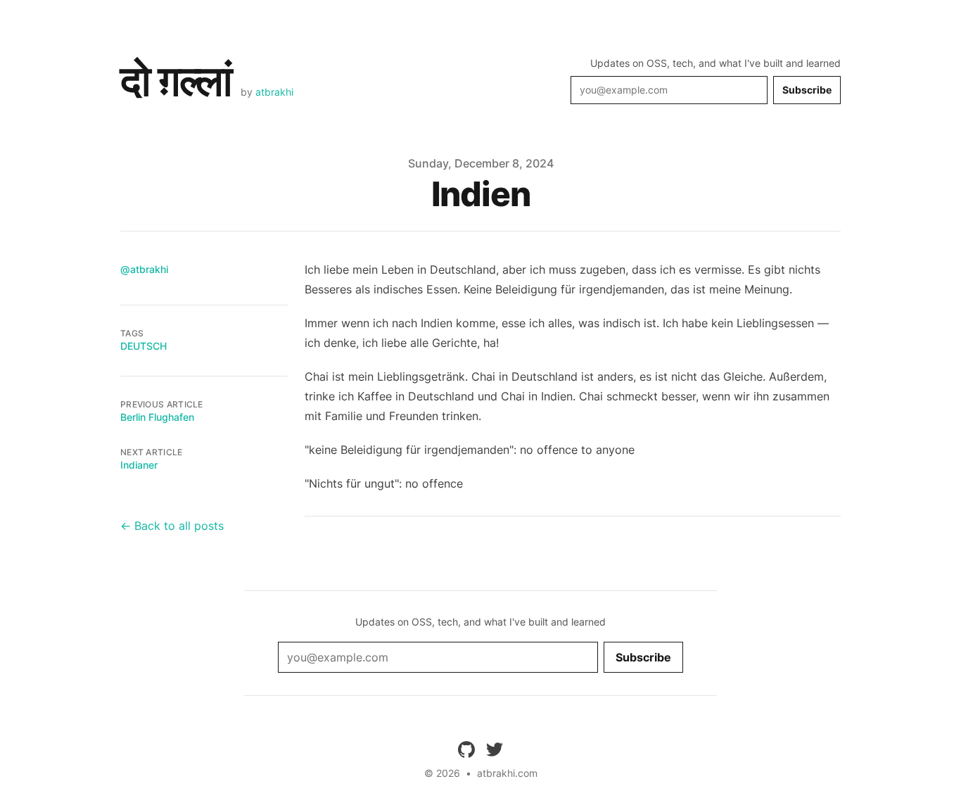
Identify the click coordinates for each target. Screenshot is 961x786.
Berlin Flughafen (157, 417)
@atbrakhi (144, 269)
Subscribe (807, 90)
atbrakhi (274, 92)
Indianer (139, 465)
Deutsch (143, 346)
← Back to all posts (172, 526)
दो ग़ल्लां (176, 80)
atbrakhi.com (507, 773)
